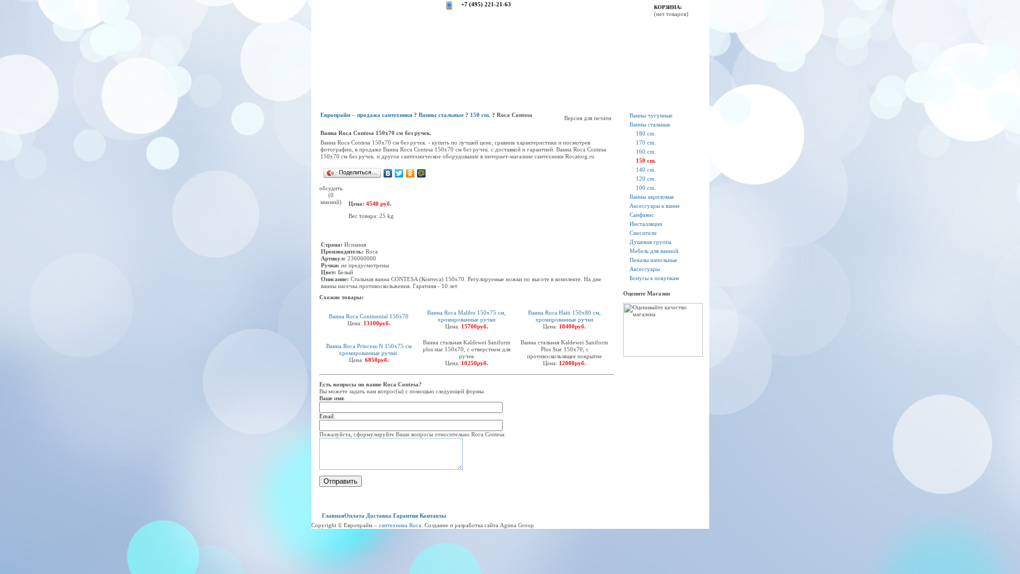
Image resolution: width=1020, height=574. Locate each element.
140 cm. (646, 169)
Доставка (379, 515)
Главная (333, 515)
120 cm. (646, 178)
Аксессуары (645, 269)
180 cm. (646, 133)
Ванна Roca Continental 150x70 (369, 316)
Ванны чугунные (651, 115)
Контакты (433, 515)
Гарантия (405, 515)
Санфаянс (642, 215)
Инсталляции (646, 224)
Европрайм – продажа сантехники (366, 115)
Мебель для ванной (654, 251)
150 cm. (480, 115)
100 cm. (646, 187)
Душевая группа (651, 242)
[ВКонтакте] (388, 173)
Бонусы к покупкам (654, 278)
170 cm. (646, 142)
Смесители (643, 233)
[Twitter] (399, 173)
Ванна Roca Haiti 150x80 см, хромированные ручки (564, 316)
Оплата (354, 515)
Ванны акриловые (652, 196)
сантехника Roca (400, 525)
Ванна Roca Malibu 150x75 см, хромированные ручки (466, 316)
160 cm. (646, 151)
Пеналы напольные (653, 260)
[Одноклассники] (410, 173)
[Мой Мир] (421, 173)
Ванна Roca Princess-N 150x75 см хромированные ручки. (369, 349)
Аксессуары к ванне (655, 205)
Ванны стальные (441, 115)
